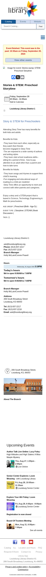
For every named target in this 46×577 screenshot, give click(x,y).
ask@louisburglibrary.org (14, 244)
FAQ (40, 548)
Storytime (19, 210)
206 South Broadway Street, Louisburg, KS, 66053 (23, 371)
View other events (23, 60)
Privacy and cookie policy (16, 567)
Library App (23, 556)
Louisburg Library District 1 (22, 109)
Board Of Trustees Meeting (19, 521)
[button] (43, 35)
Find (40, 26)
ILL (14, 548)
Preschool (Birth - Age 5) (25, 206)
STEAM (28, 210)
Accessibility (34, 567)
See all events (36, 530)
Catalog (7, 548)
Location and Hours (27, 548)
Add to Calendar (17, 102)
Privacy (39, 552)
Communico (23, 570)
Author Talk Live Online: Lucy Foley (24, 454)
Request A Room (11, 552)
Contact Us (26, 552)
